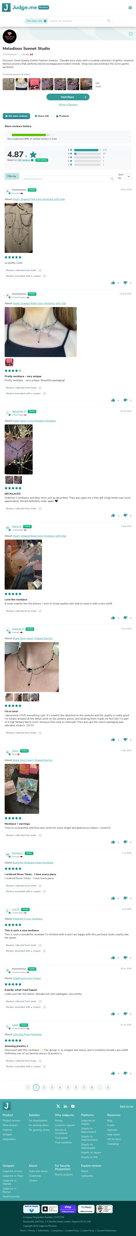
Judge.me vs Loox (12, 1171)
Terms (23, 1230)
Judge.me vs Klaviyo (9, 1190)
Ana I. (15, 751)
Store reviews (10, 1125)
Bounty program (64, 1174)
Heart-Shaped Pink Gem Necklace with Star (39, 199)
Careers (33, 1180)
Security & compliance (61, 1131)
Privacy (31, 1230)
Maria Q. (17, 526)
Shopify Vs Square (91, 1152)
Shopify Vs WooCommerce (89, 1138)
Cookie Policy (87, 1230)
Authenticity (43, 1230)
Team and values (38, 1171)
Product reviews (11, 1120)
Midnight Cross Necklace (27, 919)
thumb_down (125, 283)
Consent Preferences (106, 1230)
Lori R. (16, 909)
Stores (84, 1171)
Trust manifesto (63, 1142)
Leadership (35, 1176)
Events (111, 1125)
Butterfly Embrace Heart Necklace (33, 862)
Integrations (9, 1139)
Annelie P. (18, 629)
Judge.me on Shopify (88, 1122)
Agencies (112, 1130)
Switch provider (11, 1196)
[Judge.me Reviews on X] (58, 1106)
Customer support (65, 1125)
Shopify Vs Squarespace (88, 1146)
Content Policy (72, 1230)
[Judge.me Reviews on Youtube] (73, 1106)
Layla (15, 1025)
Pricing (58, 1120)
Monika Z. (17, 853)
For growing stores (39, 1130)
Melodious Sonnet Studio (26, 48)
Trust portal (61, 1138)
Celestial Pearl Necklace (27, 1034)
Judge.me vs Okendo (9, 1182)
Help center (113, 1134)
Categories (87, 1176)
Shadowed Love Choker (27, 978)
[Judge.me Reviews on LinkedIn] (66, 1106)
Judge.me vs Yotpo (13, 1176)
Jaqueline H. (19, 411)
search (109, 21)
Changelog (113, 1144)
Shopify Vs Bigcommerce (88, 1130)
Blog (109, 1120)
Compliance (57, 1230)
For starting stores (39, 1125)
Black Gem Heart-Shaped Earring (32, 638)
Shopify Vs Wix (89, 1157)
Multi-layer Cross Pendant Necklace (34, 421)
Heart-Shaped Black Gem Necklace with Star (39, 303)
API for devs (114, 1139)
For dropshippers (38, 1120)
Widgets (7, 1134)
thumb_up (113, 283)
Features (7, 1130)
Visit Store (67, 97)
